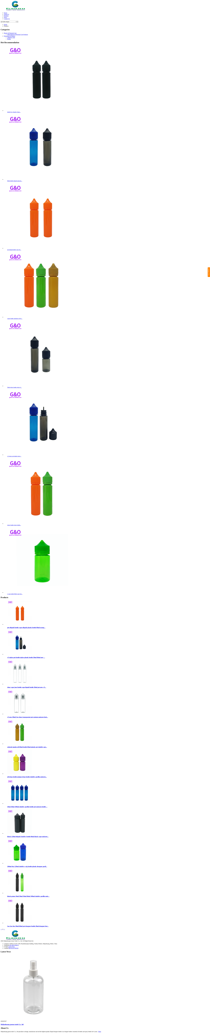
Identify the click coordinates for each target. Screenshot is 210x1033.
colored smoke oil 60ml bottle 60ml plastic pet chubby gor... (27, 747)
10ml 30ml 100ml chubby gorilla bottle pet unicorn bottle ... (27, 807)
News (5, 17)
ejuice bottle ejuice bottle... (14, 525)
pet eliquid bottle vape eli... (14, 249)
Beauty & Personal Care (10, 33)
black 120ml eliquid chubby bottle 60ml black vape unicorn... (28, 836)
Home (5, 13)
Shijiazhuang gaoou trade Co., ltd (12, 1024)
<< (1, 929)
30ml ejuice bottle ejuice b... (14, 387)
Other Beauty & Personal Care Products (17, 34)
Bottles (9, 39)
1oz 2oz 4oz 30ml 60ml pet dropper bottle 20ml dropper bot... (28, 926)
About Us (6, 14)
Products (6, 16)
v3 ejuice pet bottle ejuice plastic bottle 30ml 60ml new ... (26, 657)
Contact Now (11, 946)
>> (4, 929)
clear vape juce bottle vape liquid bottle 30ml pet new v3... (26, 687)
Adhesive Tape (11, 37)
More (99, 1031)
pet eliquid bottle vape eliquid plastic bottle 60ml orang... (26, 627)
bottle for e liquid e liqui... (14, 112)
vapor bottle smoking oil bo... (14, 318)
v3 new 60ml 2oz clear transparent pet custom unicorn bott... (27, 717)
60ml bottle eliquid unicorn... (14, 181)
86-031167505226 (13, 948)
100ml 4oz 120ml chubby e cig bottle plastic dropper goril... (27, 866)
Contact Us (7, 18)
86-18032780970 (14, 945)
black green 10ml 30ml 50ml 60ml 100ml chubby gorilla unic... (28, 896)
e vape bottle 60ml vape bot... (14, 594)
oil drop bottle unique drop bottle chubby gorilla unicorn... (27, 777)
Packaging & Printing (9, 36)
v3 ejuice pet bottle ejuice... (14, 456)
